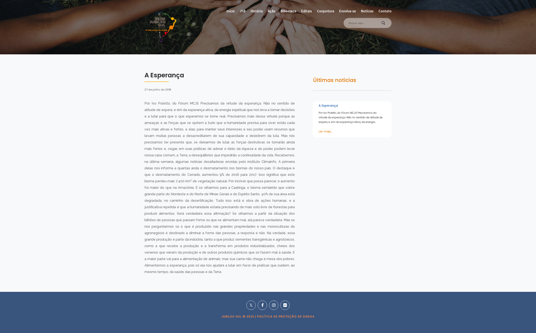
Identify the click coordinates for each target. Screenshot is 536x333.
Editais (306, 11)
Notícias (367, 11)
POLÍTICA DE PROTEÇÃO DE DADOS (285, 316)
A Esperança (328, 105)
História (257, 11)
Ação (272, 11)
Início (231, 11)
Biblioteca (288, 11)
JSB (243, 11)
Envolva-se (347, 11)
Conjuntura (325, 11)
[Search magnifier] (383, 24)
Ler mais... (326, 131)
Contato (385, 11)
